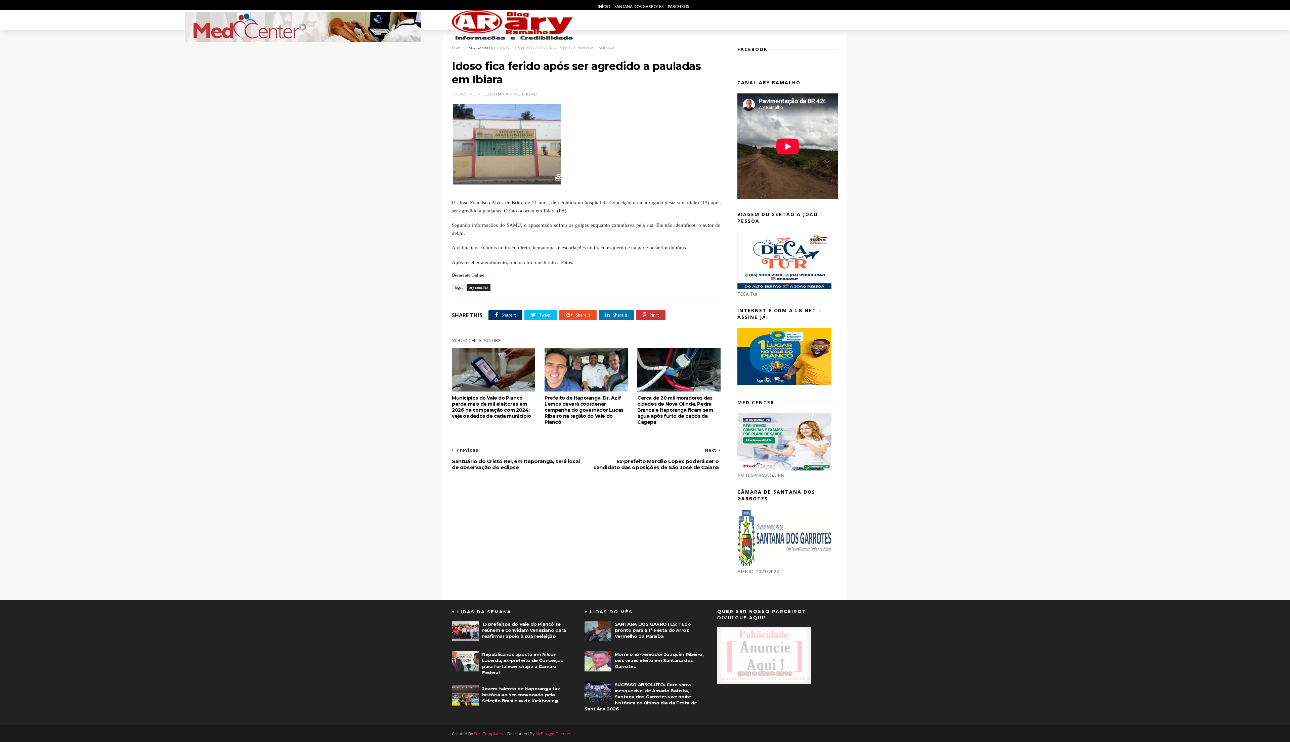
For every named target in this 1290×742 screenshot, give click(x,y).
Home (457, 48)
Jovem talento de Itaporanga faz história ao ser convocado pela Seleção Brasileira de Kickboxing (521, 694)
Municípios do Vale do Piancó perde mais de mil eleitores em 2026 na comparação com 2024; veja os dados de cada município (491, 407)
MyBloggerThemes (553, 734)
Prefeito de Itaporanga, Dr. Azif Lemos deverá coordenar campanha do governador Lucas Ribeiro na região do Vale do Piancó (584, 410)
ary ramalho (481, 48)
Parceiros (678, 6)
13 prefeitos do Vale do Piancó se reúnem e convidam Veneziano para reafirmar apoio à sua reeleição (524, 630)
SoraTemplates (488, 734)
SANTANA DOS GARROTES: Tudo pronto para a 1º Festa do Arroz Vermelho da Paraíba (653, 630)
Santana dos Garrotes (639, 6)
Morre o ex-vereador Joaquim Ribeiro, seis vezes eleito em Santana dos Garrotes (659, 660)
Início (604, 6)
